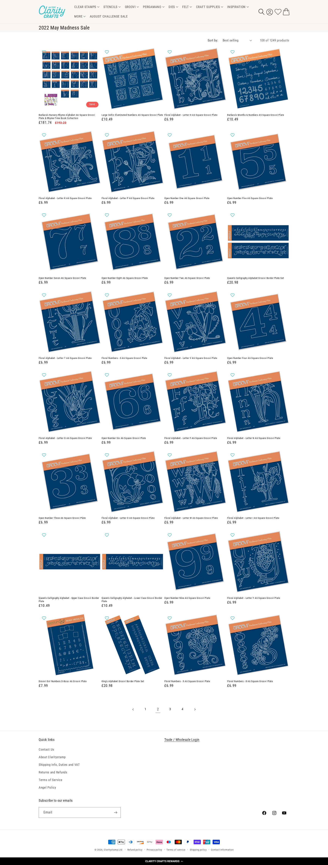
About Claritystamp (52, 757)
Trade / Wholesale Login (181, 740)
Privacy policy (154, 849)
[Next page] (195, 709)
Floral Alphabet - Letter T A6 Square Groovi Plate (65, 358)
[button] (164, 861)
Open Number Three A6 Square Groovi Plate (62, 518)
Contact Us (46, 749)
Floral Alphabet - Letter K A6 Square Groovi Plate (65, 198)
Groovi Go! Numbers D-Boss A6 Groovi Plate (63, 681)
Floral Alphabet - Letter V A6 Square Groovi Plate (190, 358)
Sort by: (213, 40)
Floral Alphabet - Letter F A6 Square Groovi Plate (190, 438)
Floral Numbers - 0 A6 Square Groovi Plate (124, 358)
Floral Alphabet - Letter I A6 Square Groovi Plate (253, 518)
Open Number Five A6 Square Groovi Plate (250, 198)
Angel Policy (47, 787)
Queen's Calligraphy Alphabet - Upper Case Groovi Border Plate (69, 600)
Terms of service (175, 849)
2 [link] (158, 709)
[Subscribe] (115, 812)
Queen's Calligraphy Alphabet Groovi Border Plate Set (255, 278)
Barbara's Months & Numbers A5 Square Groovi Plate (255, 114)
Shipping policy (198, 849)
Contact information (222, 849)
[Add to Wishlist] (44, 51)
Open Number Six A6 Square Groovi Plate (124, 438)
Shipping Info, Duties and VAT (59, 765)
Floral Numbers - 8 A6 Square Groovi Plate (250, 681)
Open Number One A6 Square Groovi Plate (187, 198)
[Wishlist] (278, 12)
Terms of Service (50, 780)
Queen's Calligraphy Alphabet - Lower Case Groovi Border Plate (132, 600)
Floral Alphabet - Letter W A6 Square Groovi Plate (191, 518)
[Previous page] (133, 709)
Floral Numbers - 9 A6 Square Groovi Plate (187, 681)
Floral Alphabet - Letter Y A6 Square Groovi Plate (253, 598)
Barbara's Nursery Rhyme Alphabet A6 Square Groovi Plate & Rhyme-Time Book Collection (67, 116)
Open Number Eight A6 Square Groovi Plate (125, 278)
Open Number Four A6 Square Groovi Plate (250, 358)
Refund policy (134, 849)
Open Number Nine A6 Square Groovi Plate (187, 598)
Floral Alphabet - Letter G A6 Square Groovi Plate (65, 438)
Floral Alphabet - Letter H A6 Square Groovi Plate (190, 114)
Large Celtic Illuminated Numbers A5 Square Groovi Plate (132, 114)
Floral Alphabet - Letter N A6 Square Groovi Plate (253, 438)
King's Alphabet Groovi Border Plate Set (123, 681)
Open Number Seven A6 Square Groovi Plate (62, 278)
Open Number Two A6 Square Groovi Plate (187, 278)
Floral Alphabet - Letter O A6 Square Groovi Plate (128, 518)
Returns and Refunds (53, 772)
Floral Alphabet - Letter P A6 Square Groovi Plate (128, 198)
